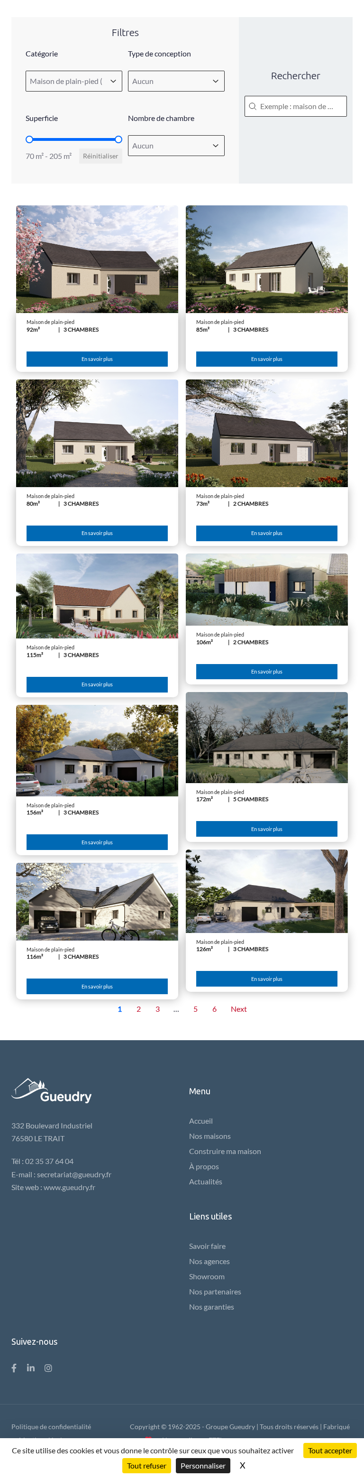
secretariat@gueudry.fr (74, 1174)
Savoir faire (207, 1245)
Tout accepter (330, 1450)
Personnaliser (203, 1465)
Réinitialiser (100, 156)
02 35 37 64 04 (49, 1160)
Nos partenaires (215, 1291)
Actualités (205, 1181)
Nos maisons (210, 1135)
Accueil (201, 1120)
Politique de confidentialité (51, 1427)
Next (239, 1008)
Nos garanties (211, 1306)
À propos (204, 1166)
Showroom (207, 1276)
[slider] (29, 139)
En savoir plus (97, 359)
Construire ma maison (225, 1150)
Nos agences (209, 1261)
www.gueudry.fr (69, 1187)
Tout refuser (146, 1465)
